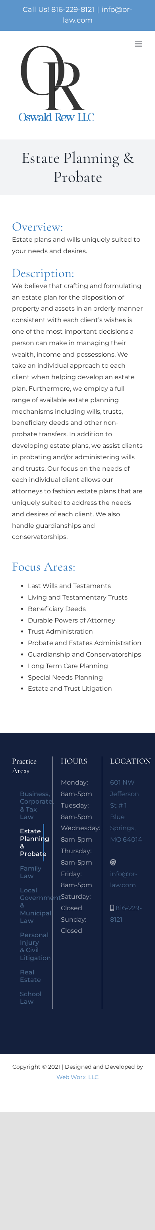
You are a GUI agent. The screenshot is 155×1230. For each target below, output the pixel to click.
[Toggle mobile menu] (139, 44)
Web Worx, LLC (77, 1077)
